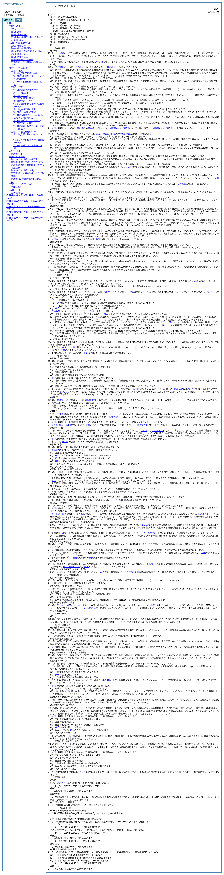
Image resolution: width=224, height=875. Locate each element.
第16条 (76, 605)
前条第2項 (56, 425)
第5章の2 (124, 134)
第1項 (135, 389)
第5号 (126, 128)
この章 (130, 292)
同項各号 (63, 391)
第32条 (80, 128)
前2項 (86, 353)
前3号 (58, 461)
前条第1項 (62, 400)
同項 (98, 239)
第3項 (86, 566)
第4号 (191, 389)
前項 (54, 128)
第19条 (60, 414)
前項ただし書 (68, 347)
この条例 (60, 53)
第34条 (91, 128)
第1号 (58, 458)
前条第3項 (151, 563)
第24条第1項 (106, 572)
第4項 (68, 425)
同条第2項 (142, 425)
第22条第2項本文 (71, 566)
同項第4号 (114, 128)
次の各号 (79, 67)
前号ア (58, 308)
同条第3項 (203, 513)
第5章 (113, 134)
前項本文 (56, 239)
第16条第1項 (90, 608)
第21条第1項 (146, 525)
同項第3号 (179, 389)
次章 (98, 134)
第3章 (105, 134)
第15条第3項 (58, 513)
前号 (57, 455)
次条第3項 (91, 458)
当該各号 (111, 67)
